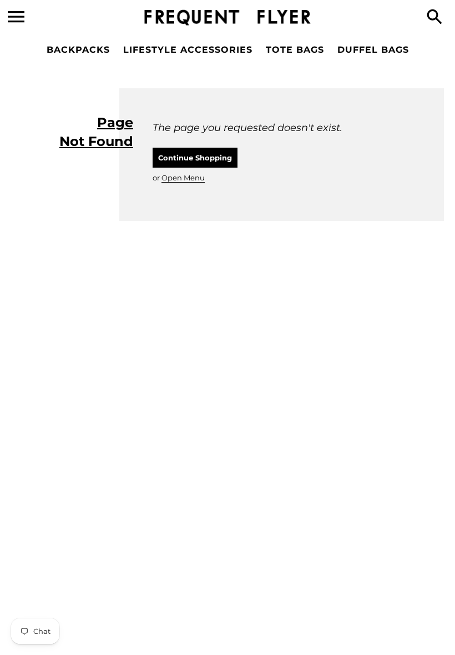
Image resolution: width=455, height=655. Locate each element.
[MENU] (16, 17)
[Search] (436, 17)
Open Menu (183, 177)
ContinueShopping (195, 157)
